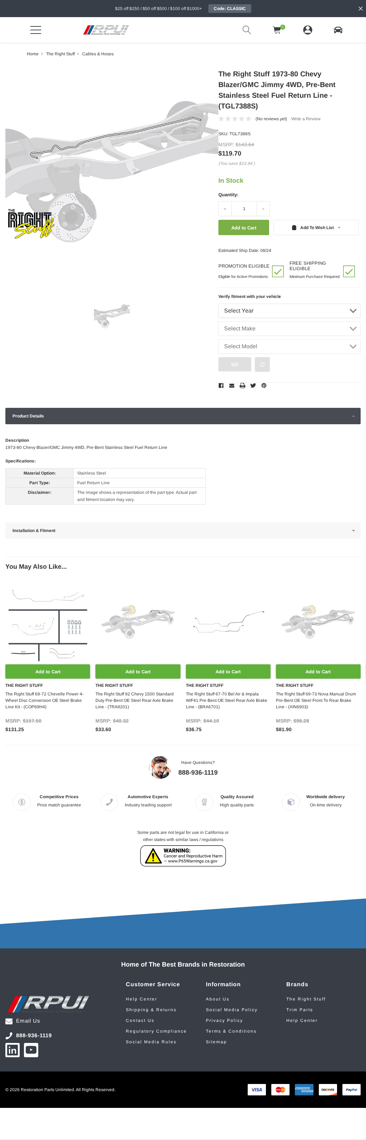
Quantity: (228, 194)
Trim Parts (299, 1009)
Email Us (28, 1021)
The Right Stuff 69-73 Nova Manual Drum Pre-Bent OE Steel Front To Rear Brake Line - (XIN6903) (316, 700)
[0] (277, 30)
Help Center (141, 999)
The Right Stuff (306, 999)
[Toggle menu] (35, 30)
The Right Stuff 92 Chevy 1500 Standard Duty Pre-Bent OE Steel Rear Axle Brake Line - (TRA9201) (134, 700)
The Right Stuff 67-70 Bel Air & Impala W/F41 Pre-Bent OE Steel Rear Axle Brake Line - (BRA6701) (226, 700)
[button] (338, 30)
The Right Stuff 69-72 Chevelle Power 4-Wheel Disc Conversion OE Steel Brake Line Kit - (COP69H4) (44, 700)
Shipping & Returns (151, 1009)
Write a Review (306, 118)
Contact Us (140, 1020)
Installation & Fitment (34, 530)
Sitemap (216, 1041)
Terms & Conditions (231, 1031)
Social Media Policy (232, 1009)
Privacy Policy (224, 1020)
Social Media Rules (151, 1041)
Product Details (28, 416)
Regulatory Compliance (156, 1031)
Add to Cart (47, 671)
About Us (217, 999)
